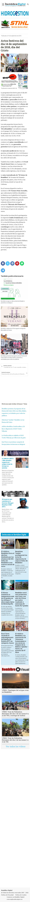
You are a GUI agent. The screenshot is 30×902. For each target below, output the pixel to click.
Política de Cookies (20, 895)
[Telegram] (3, 270)
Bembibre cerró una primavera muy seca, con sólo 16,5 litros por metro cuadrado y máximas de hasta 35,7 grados (21, 599)
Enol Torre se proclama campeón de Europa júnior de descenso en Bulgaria (13, 443)
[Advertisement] (15, 818)
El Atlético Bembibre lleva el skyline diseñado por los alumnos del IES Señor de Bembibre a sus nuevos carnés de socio (7, 558)
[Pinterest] (17, 263)
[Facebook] (3, 263)
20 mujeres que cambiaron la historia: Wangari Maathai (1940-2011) (8, 503)
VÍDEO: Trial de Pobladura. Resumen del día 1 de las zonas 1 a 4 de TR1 (15, 740)
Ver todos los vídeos (15, 746)
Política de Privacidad (7, 895)
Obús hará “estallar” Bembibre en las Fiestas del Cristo (13, 421)
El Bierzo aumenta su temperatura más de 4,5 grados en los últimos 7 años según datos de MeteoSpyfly (7, 598)
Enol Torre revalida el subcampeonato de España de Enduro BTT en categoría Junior (7, 638)
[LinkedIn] (12, 263)
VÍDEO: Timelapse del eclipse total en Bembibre (15, 691)
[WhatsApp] (22, 263)
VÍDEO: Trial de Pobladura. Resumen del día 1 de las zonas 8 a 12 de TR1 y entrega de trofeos (15, 714)
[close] (3, 4)
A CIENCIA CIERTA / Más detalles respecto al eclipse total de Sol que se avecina (8, 463)
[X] (8, 263)
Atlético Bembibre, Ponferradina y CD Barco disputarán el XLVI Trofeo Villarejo (13, 428)
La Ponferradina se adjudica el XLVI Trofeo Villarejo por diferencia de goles (14, 436)
